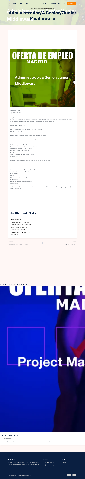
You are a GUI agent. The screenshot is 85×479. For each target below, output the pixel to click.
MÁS (64, 3)
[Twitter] (70, 475)
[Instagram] (73, 475)
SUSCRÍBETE (71, 3)
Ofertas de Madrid (48, 464)
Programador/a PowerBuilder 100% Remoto (18, 243)
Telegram (65, 462)
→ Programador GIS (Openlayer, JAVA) (18, 227)
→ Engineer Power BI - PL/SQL (16, 219)
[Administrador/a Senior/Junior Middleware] (42, 78)
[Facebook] (68, 475)
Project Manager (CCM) (10, 435)
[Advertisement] (42, 40)
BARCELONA (53, 3)
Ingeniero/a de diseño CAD (71, 243)
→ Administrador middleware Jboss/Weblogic (20, 224)
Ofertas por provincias (49, 465)
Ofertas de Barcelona (49, 462)
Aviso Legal (65, 465)
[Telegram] (75, 475)
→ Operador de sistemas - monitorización (19, 222)
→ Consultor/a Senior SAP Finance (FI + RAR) (19, 232)
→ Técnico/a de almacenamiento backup (19, 217)
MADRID (59, 3)
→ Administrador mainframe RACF (17, 229)
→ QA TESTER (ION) (14, 234)
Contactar (65, 464)
